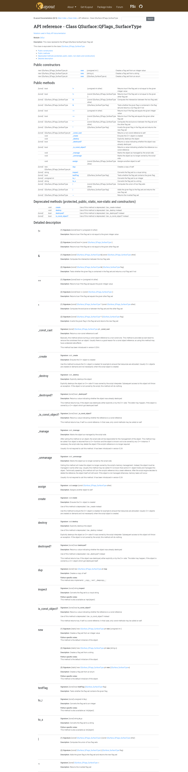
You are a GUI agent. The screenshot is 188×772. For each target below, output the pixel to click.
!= (73, 89)
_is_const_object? (79, 147)
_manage (76, 153)
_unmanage (77, 156)
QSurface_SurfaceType (111, 267)
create (58, 207)
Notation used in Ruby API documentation (50, 33)
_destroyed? (77, 142)
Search (150, 19)
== (74, 111)
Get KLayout (87, 7)
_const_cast (77, 133)
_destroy (76, 139)
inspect (75, 172)
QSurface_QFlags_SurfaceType (73, 46)
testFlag (76, 175)
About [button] (70, 7)
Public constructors (45, 51)
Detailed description (45, 59)
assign (75, 161)
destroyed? (60, 213)
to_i (74, 178)
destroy (58, 210)
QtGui (42, 38)
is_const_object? (62, 216)
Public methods (44, 53)
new (82, 70)
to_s (74, 181)
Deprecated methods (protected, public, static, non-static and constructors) (66, 56)
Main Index (62, 18)
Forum (119, 7)
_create (75, 136)
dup (74, 167)
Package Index (104, 7)
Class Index (72, 18)
